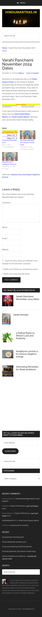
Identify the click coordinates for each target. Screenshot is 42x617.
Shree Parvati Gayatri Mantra (29, 520)
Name (5, 227)
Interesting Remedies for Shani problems (27, 368)
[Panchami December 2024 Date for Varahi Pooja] (28, 134)
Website (5, 250)
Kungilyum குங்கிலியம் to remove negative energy (27, 354)
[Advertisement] (21, 405)
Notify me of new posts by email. (17, 274)
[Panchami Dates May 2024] (10, 134)
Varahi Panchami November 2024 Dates (27, 297)
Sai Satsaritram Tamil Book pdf (13, 537)
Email (5, 238)
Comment (6, 203)
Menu (22, 3)
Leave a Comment (32, 73)
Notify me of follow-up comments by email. (21, 269)
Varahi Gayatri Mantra (20, 117)
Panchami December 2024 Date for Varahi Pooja (27, 142)
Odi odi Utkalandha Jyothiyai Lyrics (14, 542)
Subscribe (10, 451)
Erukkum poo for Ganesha (19, 525)
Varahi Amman (20, 314)
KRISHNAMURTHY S (9, 520)
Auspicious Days (16, 174)
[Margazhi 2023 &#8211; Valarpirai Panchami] (10, 156)
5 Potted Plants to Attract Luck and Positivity (25, 336)
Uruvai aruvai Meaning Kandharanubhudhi (17, 546)
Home (4, 48)
